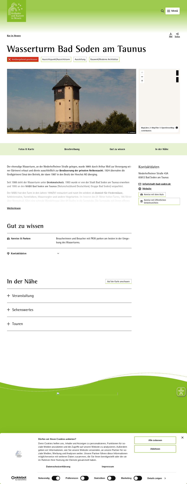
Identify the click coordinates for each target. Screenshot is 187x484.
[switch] (84, 478)
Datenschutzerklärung (58, 466)
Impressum (108, 466)
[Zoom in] (142, 72)
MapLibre (145, 127)
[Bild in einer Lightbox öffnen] (87, 411)
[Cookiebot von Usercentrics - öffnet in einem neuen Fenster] (19, 478)
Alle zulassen (155, 440)
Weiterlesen (14, 208)
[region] (159, 101)
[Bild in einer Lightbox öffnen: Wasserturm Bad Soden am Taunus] (71, 101)
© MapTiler (154, 127)
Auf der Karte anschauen (118, 281)
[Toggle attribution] (177, 127)
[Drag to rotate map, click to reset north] (142, 81)
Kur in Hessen (14, 35)
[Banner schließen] (182, 437)
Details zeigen (154, 478)
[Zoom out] (142, 77)
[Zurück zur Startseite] (16, 11)
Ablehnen (155, 449)
